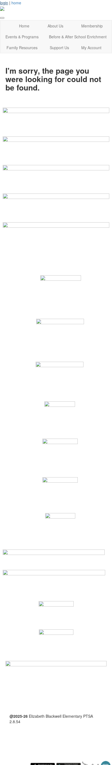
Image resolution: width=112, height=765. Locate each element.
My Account (91, 47)
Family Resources (22, 47)
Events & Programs (22, 36)
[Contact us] (56, 230)
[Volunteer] (56, 144)
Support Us (59, 47)
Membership (92, 26)
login (4, 2)
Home (24, 26)
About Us (55, 26)
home (16, 2)
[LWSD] (54, 579)
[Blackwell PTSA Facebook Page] (56, 677)
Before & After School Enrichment (78, 36)
